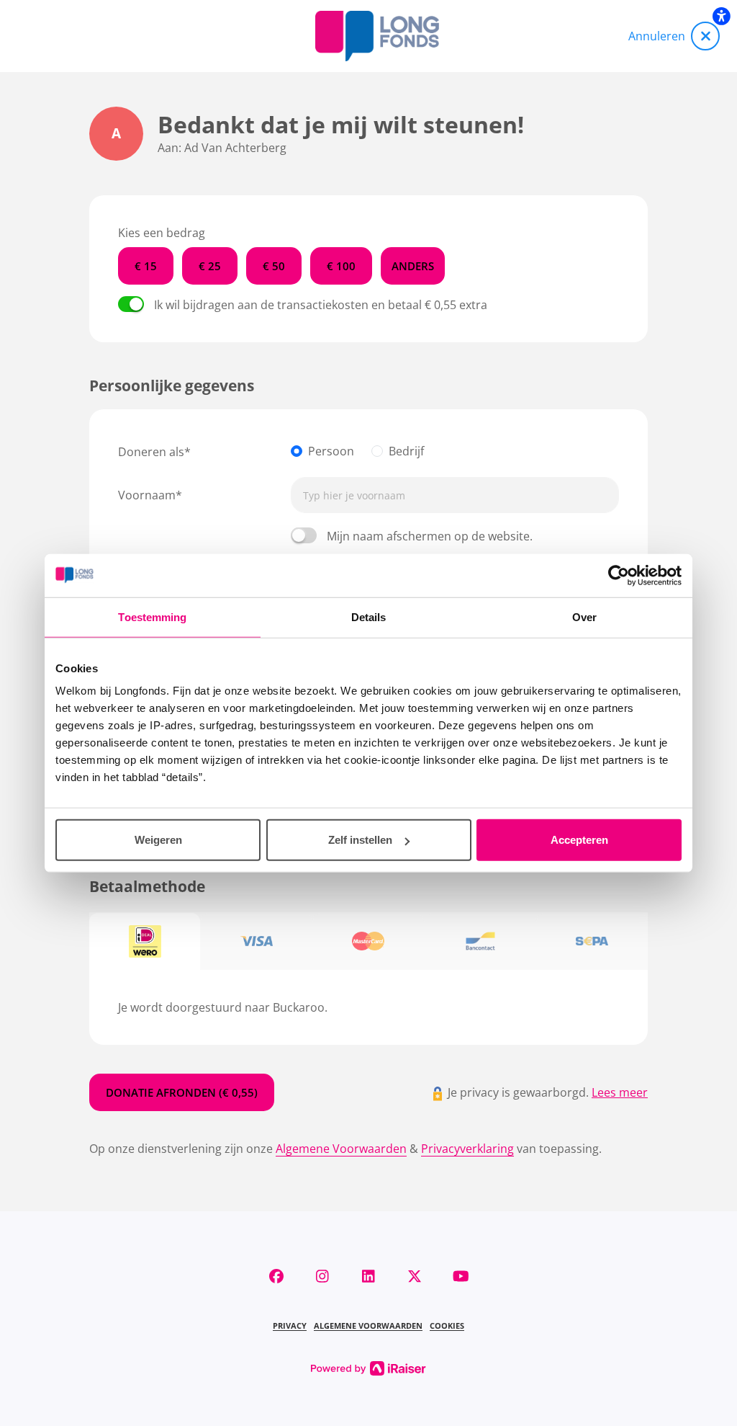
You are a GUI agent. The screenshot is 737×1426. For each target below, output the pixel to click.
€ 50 (274, 266)
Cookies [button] (447, 1325)
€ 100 (341, 266)
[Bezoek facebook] (276, 1276)
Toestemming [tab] (152, 616)
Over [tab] (584, 616)
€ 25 (210, 266)
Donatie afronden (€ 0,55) (182, 1092)
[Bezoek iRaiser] (368, 1367)
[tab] (144, 942)
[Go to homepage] (376, 36)
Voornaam (147, 495)
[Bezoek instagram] (322, 1276)
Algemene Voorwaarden (341, 1149)
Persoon (331, 451)
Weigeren (158, 840)
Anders (413, 266)
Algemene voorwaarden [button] (368, 1325)
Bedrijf (406, 451)
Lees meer (620, 1092)
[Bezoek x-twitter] (414, 1276)
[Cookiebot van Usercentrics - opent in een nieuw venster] (619, 575)
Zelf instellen (360, 840)
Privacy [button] (290, 1325)
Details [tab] (368, 616)
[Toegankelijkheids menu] (721, 15)
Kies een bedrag (161, 233)
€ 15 (146, 266)
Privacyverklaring (467, 1149)
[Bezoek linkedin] (368, 1276)
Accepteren (579, 840)
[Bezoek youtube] (460, 1276)
